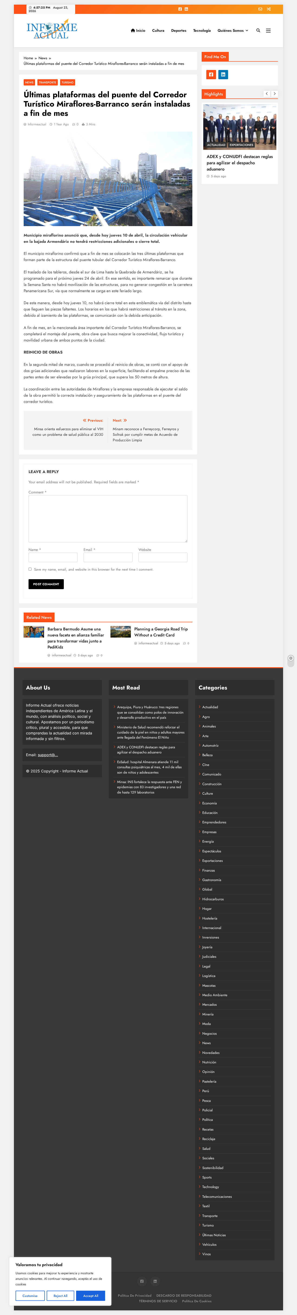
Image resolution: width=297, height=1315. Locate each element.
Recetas (207, 1129)
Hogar (207, 908)
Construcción (212, 784)
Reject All (60, 1295)
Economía (209, 803)
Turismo (68, 82)
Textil (206, 1206)
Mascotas (209, 985)
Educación (210, 812)
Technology (210, 1186)
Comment (38, 492)
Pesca (206, 1100)
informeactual (37, 124)
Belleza (207, 755)
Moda (206, 1023)
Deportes (178, 30)
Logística (208, 975)
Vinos (206, 1254)
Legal (206, 966)
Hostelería (209, 918)
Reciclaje (208, 1138)
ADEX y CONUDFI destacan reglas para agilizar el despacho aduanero (240, 162)
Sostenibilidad (212, 1167)
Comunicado (211, 774)
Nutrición (209, 1062)
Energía (208, 841)
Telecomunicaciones (217, 1196)
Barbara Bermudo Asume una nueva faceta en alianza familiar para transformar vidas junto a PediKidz (76, 638)
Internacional (211, 927)
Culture (207, 793)
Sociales (208, 1158)
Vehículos (209, 1244)
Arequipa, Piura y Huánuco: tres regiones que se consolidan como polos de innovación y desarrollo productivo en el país (150, 712)
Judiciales (209, 956)
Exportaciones (241, 145)
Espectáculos (211, 851)
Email (89, 549)
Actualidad (216, 145)
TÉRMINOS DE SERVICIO (158, 1301)
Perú (205, 1091)
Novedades (211, 1052)
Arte (205, 736)
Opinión (208, 1071)
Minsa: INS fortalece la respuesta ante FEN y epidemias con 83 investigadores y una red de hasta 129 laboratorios (149, 787)
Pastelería (209, 1081)
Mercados (209, 1004)
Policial (207, 1110)
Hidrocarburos (213, 899)
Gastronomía (211, 879)
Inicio (140, 30)
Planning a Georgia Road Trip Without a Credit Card (161, 632)
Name (35, 549)
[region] (60, 1281)
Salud (206, 1148)
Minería (207, 1014)
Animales (209, 726)
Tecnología (202, 30)
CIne (205, 764)
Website (145, 549)
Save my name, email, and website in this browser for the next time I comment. (94, 569)
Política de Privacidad (135, 1295)
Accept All (90, 1295)
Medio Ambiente (214, 995)
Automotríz (210, 745)
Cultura (158, 30)
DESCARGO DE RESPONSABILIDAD (183, 1295)
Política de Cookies (196, 1301)
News (29, 82)
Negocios (209, 1033)
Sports (207, 1177)
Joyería (207, 947)
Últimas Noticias (214, 1235)
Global (207, 889)
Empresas (209, 832)
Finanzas (208, 870)
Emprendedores (214, 822)
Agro (206, 716)
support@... (48, 754)
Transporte (47, 82)
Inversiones (210, 937)
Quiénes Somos (231, 30)
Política (207, 1119)
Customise (30, 1295)
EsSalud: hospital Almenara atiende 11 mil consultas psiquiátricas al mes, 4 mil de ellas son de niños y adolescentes (149, 767)
